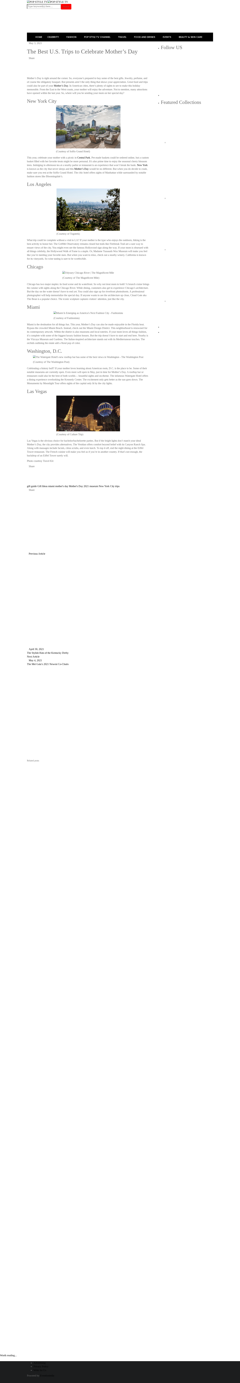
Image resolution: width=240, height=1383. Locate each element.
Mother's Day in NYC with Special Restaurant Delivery (44, 1359)
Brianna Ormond (40, 522)
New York (142, 165)
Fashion (71, 37)
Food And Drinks (145, 37)
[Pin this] (32, 61)
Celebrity (53, 37)
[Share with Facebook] (28, 61)
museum (93, 486)
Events (167, 37)
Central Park (83, 157)
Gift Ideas (42, 486)
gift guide (32, 486)
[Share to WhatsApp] (35, 61)
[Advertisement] (118, 69)
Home (38, 37)
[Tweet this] (30, 61)
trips (117, 486)
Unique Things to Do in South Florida (186, 275)
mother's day (61, 486)
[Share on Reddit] (37, 61)
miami (51, 486)
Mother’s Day (61, 85)
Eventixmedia (47, 1375)
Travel (122, 37)
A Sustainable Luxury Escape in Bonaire (184, 224)
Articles (59, 522)
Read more (34, 891)
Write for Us (39, 1370)
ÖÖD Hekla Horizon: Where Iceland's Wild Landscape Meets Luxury (190, 170)
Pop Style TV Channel (97, 37)
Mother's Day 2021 (79, 486)
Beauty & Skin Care (191, 37)
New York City (106, 486)
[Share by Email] (40, 61)
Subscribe (69, 1165)
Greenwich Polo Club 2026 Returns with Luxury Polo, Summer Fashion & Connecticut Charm (188, 331)
